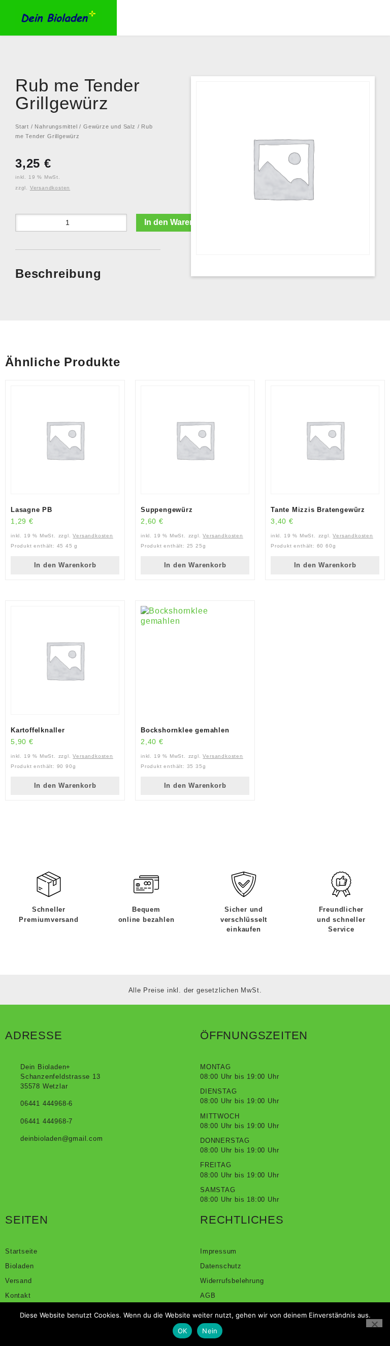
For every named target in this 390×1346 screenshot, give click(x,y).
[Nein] (374, 1323)
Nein (209, 1331)
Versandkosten (50, 187)
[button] (175, 17)
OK (182, 1331)
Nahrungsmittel (56, 126)
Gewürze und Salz (109, 126)
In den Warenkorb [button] (65, 565)
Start (22, 126)
